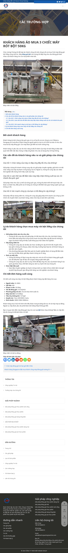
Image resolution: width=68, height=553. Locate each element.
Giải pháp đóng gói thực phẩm (14, 412)
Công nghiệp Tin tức (11, 385)
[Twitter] (9, 360)
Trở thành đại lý (10, 473)
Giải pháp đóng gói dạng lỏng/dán (15, 417)
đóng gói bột (26, 54)
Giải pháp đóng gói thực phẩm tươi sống (17, 407)
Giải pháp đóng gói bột (42, 504)
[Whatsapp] (25, 360)
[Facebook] (5, 360)
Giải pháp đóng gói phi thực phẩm (15, 432)
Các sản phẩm (7, 528)
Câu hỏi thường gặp (9, 536)
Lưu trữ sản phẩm (10, 458)
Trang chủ (8, 448)
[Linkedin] (13, 360)
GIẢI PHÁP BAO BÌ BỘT (12, 422)
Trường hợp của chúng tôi (13, 390)
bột (39, 310)
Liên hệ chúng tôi (10, 478)
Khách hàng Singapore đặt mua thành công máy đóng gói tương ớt (27, 369)
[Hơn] (29, 360)
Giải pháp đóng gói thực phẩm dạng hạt (17, 427)
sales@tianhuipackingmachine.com (45, 535)
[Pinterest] (17, 360)
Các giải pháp (9, 453)
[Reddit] (21, 360)
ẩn (13, 111)
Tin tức (5, 533)
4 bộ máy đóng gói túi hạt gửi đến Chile (19, 366)
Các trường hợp (10, 468)
